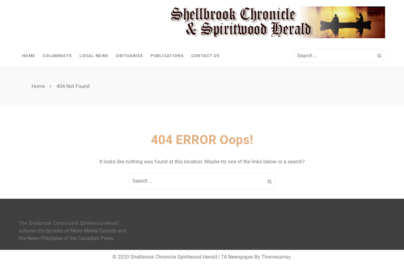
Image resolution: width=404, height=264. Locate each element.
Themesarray (275, 257)
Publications (167, 55)
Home (28, 55)
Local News (94, 55)
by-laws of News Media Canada (81, 231)
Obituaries (129, 55)
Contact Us (205, 55)
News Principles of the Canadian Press (70, 238)
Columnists (57, 55)
